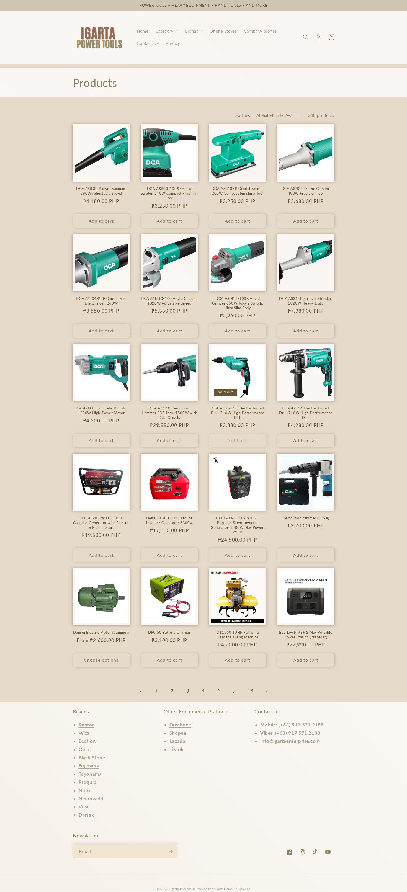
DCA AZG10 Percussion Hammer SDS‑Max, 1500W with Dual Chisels (169, 413)
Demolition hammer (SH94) (305, 518)
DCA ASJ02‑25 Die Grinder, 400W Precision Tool (305, 190)
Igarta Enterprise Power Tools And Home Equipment (210, 889)
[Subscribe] (170, 851)
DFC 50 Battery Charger (169, 632)
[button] (166, 31)
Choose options (101, 659)
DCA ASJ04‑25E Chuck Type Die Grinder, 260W (101, 300)
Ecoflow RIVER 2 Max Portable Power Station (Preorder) (305, 634)
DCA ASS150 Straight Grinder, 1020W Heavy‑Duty (305, 300)
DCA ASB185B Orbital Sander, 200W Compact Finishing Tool (238, 190)
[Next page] (266, 690)
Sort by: (242, 115)
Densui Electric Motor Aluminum (101, 632)
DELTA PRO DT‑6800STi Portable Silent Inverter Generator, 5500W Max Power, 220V (237, 525)
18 (250, 690)
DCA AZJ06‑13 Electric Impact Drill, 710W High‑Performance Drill (237, 413)
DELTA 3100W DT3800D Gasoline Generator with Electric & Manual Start (101, 523)
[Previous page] (140, 690)
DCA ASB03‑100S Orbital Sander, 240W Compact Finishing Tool (169, 193)
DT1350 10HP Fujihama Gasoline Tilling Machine (238, 634)
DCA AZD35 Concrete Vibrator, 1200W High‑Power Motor (101, 410)
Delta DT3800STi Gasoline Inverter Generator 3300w (169, 520)
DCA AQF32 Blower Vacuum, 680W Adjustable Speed (101, 190)
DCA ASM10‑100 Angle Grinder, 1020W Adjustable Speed (169, 300)
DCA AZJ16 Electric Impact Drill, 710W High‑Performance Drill (306, 413)
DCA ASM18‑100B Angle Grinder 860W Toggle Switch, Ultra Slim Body (237, 303)
